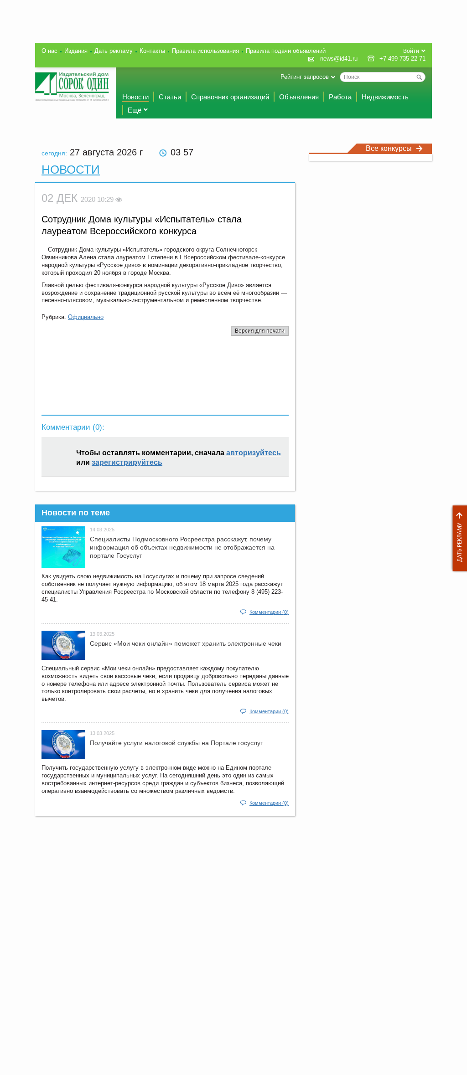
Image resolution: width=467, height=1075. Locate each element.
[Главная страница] (72, 86)
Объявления (299, 97)
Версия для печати (260, 331)
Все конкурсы (389, 148)
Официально (86, 317)
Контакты (152, 50)
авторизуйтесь (253, 453)
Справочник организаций (230, 97)
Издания (76, 50)
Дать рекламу (457, 538)
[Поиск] (419, 77)
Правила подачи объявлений (286, 50)
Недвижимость (385, 97)
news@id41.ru (339, 58)
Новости (135, 97)
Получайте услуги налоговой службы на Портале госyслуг (176, 742)
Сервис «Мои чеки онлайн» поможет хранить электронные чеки (185, 643)
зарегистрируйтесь (127, 462)
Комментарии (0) (269, 612)
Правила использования (205, 50)
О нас (49, 50)
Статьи (170, 97)
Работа (340, 97)
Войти (411, 51)
